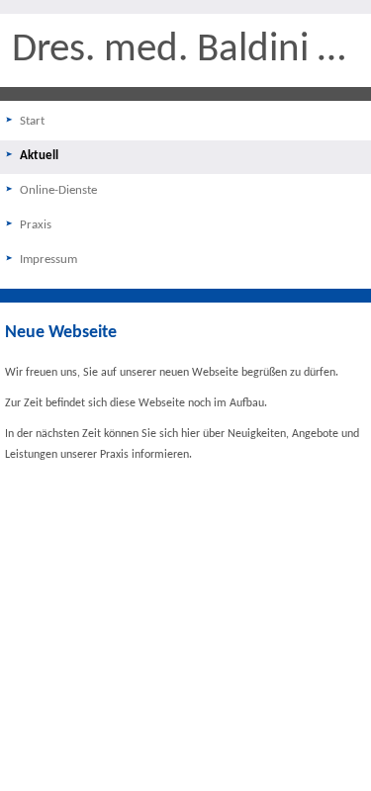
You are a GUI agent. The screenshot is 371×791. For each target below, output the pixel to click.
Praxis (35, 225)
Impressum (48, 259)
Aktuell (39, 155)
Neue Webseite (61, 332)
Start (32, 121)
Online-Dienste (58, 190)
